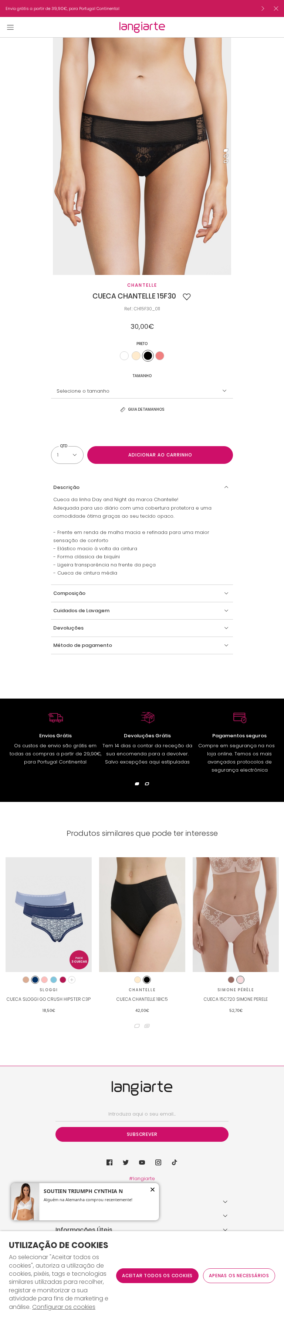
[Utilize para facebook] (109, 1162)
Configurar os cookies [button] (63, 1307)
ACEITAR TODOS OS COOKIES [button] (157, 1275)
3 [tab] (226, 162)
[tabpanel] (142, 156)
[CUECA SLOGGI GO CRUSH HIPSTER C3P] (49, 914)
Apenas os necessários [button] (239, 1275)
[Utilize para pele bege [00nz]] (136, 356)
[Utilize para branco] (124, 356)
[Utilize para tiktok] (174, 1162)
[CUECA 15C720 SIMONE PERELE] (236, 914)
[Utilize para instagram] (158, 1162)
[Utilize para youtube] (142, 1162)
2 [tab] (226, 156)
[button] (187, 297)
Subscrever (142, 1134)
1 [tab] (226, 151)
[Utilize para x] (126, 1162)
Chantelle (142, 285)
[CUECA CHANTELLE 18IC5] (142, 914)
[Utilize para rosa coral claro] (160, 356)
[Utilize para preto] (148, 356)
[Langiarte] (142, 27)
